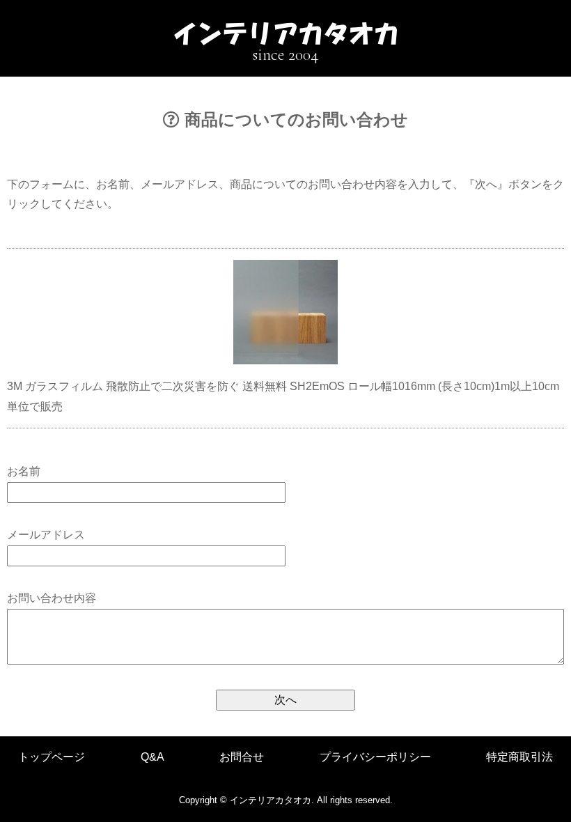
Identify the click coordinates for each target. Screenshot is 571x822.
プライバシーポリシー (375, 757)
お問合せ (241, 757)
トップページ (51, 757)
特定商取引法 (519, 757)
